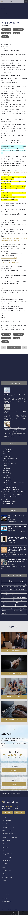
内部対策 (5, 37)
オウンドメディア (8, 477)
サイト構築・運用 (7, 449)
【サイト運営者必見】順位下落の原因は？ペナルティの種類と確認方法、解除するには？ (17, 549)
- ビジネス (4, 880)
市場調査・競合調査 (9, 487)
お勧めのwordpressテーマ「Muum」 (17, 516)
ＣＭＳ (6, 454)
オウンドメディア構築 (14, 697)
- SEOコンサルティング (8, 827)
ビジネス (4, 499)
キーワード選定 (21, 584)
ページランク (19, 600)
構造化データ (6, 29)
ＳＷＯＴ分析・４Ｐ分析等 (11, 489)
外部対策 (6, 470)
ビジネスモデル (8, 504)
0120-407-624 (15, 754)
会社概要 (4, 898)
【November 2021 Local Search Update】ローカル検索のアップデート (17, 561)
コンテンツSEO (7, 589)
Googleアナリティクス (10, 458)
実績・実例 (5, 847)
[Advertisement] (12, 368)
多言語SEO (5, 610)
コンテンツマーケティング (14, 720)
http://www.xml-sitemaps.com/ (10, 262)
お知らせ (4, 844)
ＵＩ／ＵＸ (7, 451)
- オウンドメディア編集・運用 (9, 837)
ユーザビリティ (21, 605)
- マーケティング (6, 870)
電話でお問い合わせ (13, 914)
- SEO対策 (4, 864)
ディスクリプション (7, 594)
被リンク (5, 613)
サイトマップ (20, 589)
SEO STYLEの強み (6, 820)
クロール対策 (6, 33)
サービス (4, 823)
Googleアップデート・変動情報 (13, 494)
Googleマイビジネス (9, 463)
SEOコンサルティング (14, 651)
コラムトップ (14, 348)
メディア (4, 475)
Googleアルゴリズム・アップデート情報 (13, 492)
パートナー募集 (6, 840)
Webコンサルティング (14, 674)
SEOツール (7, 473)
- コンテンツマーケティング (9, 834)
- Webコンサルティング (8, 830)
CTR (4, 581)
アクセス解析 (5, 456)
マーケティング (6, 480)
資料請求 (14, 784)
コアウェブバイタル (19, 586)
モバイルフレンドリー (8, 605)
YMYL (21, 581)
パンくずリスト (21, 597)
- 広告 (3, 874)
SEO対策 (16, 33)
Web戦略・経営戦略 (9, 501)
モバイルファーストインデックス (10, 602)
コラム (4, 850)
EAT (12, 581)
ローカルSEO (20, 608)
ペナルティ (5, 600)
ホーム (4, 817)
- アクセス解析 (6, 860)
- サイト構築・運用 (7, 877)
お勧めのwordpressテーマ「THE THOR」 (17, 527)
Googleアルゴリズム (10, 497)
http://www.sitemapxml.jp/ (9, 258)
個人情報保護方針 (6, 901)
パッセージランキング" (8, 597)
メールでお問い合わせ (4, 914)
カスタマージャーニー (8, 584)
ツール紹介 (6, 592)
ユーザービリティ (7, 608)
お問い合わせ (14, 770)
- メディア (4, 867)
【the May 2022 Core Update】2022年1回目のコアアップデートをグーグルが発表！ (17, 538)
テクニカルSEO (18, 29)
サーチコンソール (9, 461)
